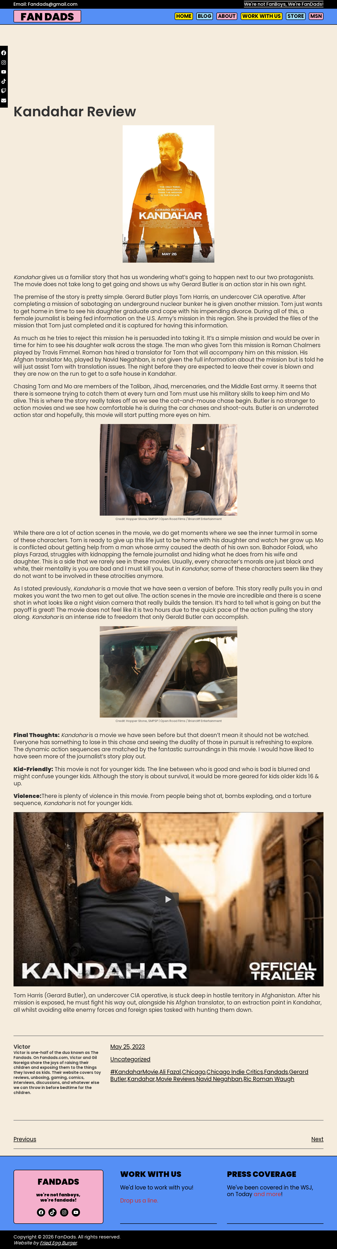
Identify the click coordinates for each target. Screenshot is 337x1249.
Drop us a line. (139, 1200)
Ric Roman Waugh (268, 1079)
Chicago (193, 1072)
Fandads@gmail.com (52, 4)
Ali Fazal (170, 1072)
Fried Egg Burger (58, 1243)
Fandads (276, 1072)
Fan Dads (47, 17)
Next (317, 1139)
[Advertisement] (168, 66)
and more (267, 1194)
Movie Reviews (175, 1079)
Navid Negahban (219, 1079)
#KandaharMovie (134, 1072)
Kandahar (141, 1079)
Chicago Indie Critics (235, 1072)
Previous (25, 1139)
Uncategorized (130, 1059)
